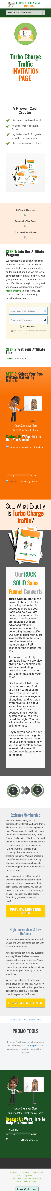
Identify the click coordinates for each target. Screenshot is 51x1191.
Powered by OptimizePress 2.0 (25, 1181)
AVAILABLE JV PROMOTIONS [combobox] (19, 12)
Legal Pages (28, 1176)
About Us (25, 1173)
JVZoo (9, 358)
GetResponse (32, 1045)
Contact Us (14, 1173)
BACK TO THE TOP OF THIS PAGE (25, 1019)
